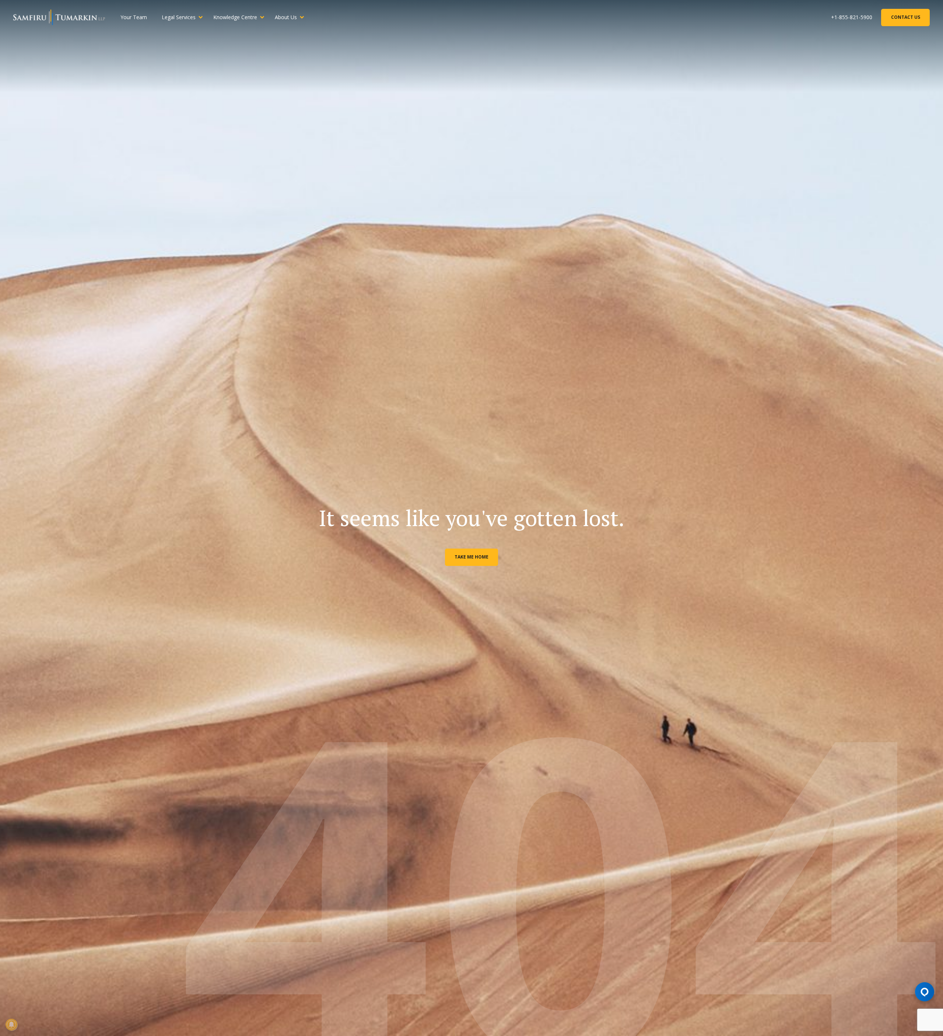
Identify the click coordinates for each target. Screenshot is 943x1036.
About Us (286, 17)
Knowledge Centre (235, 17)
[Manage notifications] (11, 1024)
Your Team (133, 17)
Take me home (471, 557)
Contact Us (905, 17)
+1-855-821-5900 (851, 17)
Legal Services (179, 17)
